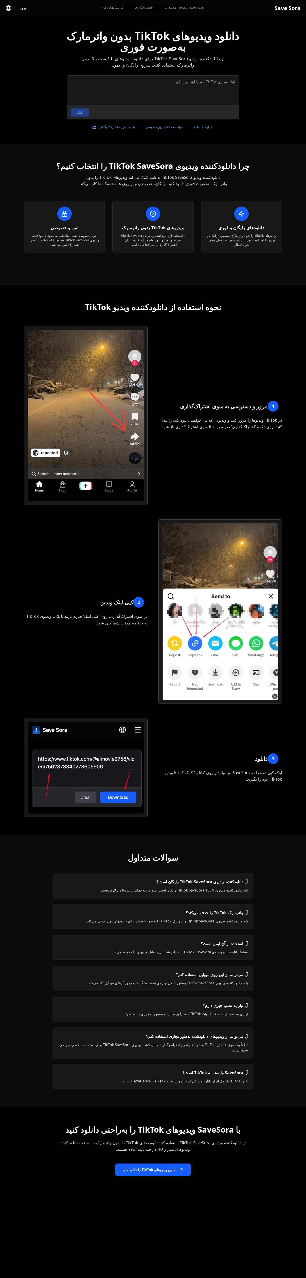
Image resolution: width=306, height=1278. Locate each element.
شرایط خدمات (203, 127)
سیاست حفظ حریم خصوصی (164, 127)
